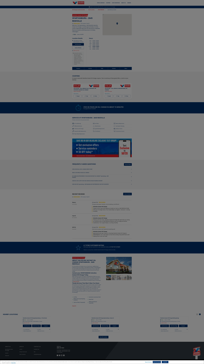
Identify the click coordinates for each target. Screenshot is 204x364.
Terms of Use (13, 362)
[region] (102, 362)
